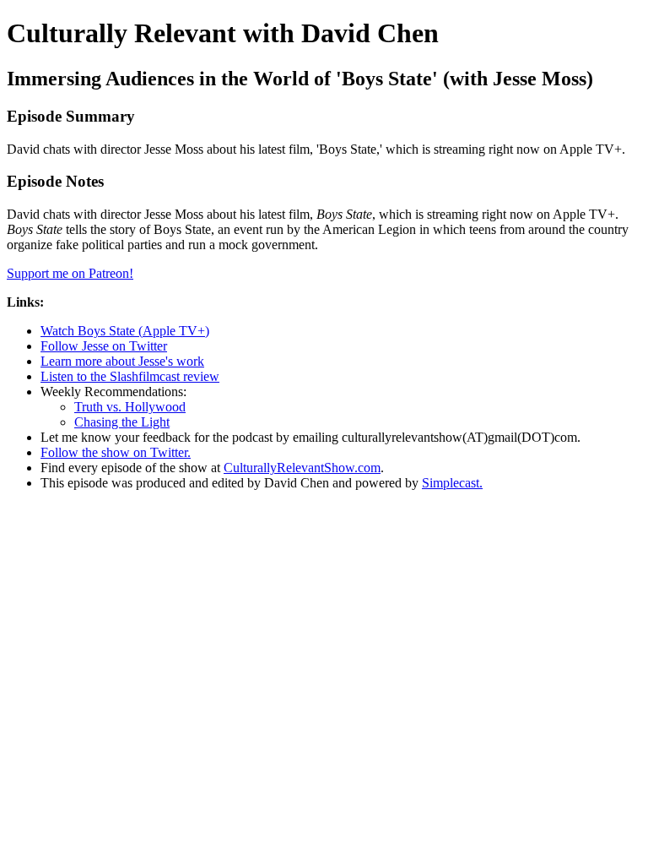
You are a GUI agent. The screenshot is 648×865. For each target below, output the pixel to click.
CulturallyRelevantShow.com (302, 467)
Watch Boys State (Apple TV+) (124, 331)
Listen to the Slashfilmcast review (129, 376)
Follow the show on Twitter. (115, 452)
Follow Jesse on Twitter (103, 346)
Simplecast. (452, 483)
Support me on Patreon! (70, 273)
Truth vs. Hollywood (130, 407)
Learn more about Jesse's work (122, 361)
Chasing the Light (122, 422)
